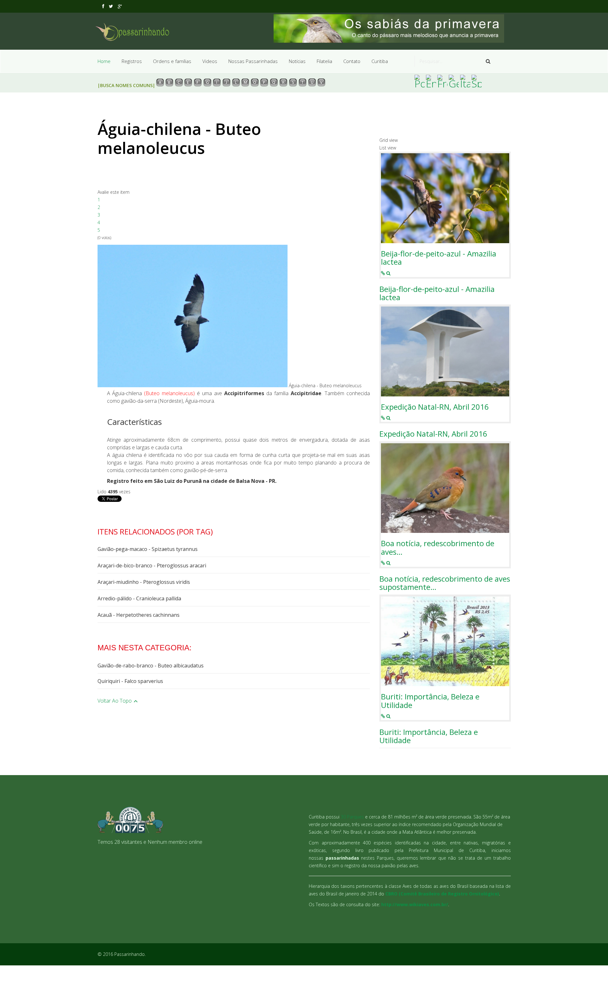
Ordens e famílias (172, 61)
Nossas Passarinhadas (253, 61)
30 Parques (352, 817)
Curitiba (379, 61)
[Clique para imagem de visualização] (193, 316)
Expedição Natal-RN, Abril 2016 (435, 407)
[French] (442, 81)
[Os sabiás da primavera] (392, 28)
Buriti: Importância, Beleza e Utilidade (430, 700)
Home (104, 61)
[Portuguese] (420, 81)
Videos (209, 61)
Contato (351, 61)
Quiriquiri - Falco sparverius (130, 681)
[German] (454, 81)
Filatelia (324, 61)
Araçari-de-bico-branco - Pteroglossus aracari (152, 565)
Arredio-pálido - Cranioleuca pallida (139, 598)
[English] (431, 81)
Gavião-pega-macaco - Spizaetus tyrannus (148, 549)
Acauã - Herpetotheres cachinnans (139, 614)
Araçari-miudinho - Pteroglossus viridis (144, 581)
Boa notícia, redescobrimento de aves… (437, 547)
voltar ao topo (115, 700)
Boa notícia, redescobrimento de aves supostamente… (444, 583)
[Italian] (465, 81)
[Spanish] (477, 81)
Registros (132, 61)
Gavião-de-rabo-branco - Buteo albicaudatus (151, 665)
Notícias (297, 61)
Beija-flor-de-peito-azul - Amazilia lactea (438, 258)
